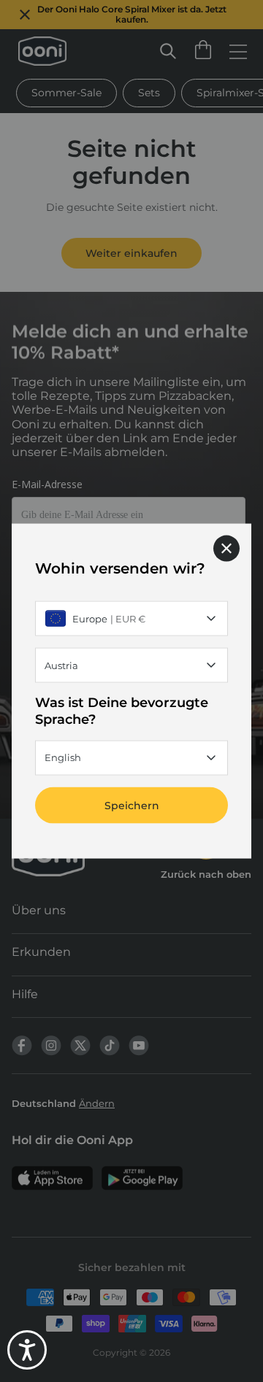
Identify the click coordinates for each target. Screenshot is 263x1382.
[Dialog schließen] (226, 549)
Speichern (131, 804)
